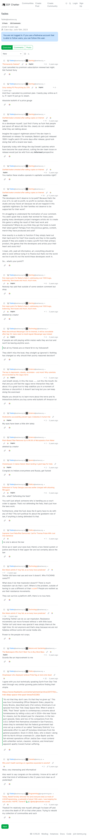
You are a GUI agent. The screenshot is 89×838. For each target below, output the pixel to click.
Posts (28, 47)
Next (5, 826)
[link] (26, 64)
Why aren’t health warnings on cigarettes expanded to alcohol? (26, 763)
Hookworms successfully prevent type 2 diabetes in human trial (26, 417)
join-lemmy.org (79, 834)
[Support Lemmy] (66, 3)
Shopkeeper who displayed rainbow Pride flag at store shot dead (27, 675)
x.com (34, 588)
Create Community (52, 4)
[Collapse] (4, 60)
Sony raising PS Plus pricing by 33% (16, 87)
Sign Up (81, 4)
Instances (54, 834)
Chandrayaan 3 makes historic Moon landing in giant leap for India (27, 464)
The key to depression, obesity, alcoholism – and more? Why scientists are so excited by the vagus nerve (29, 373)
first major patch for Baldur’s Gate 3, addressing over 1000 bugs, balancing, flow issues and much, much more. (27, 279)
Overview (7, 47)
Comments (19, 47)
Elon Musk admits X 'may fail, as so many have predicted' (24, 570)
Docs (62, 834)
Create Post (38, 4)
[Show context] (22, 64)
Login (75, 3)
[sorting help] (25, 54)
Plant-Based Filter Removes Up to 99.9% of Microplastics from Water (28, 440)
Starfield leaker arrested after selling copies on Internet (23, 118)
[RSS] (28, 54)
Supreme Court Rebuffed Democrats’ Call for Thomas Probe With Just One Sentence (28, 534)
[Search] (70, 3)
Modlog (44, 834)
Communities (27, 3)
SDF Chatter (12, 4)
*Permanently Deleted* (11, 64)
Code (69, 834)
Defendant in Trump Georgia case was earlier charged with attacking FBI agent (28, 488)
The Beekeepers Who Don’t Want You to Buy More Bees (23, 652)
